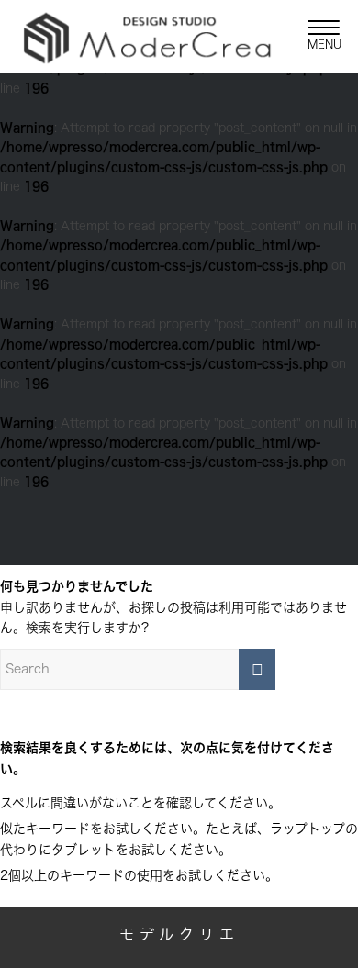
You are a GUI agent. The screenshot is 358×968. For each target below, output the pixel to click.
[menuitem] (314, 36)
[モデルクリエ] (146, 36)
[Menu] (314, 36)
